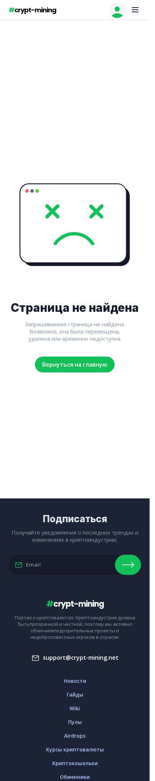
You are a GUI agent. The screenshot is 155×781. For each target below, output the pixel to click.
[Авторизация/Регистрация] (117, 10)
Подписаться (128, 565)
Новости (75, 680)
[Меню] (135, 10)
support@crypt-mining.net (81, 658)
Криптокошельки (75, 763)
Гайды (75, 694)
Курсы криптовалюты (75, 749)
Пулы (75, 722)
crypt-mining (32, 9)
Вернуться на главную (74, 364)
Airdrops (74, 735)
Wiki (75, 708)
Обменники (75, 776)
